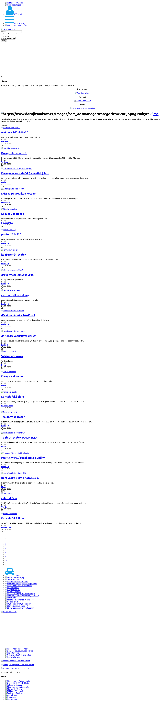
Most (3, 487)
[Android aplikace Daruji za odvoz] (15, 661)
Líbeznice (5, 203)
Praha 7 (4, 182)
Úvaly (3, 365)
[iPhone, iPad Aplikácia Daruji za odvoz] (17, 665)
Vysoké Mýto (7, 223)
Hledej (4, 40)
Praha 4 (4, 345)
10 (6, 560)
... (5, 550)
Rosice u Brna (7, 406)
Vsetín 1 (4, 507)
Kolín (3, 446)
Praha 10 (5, 243)
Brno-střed (6, 527)
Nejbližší (4, 125)
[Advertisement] (82, 58)
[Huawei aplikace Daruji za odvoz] (15, 668)
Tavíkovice (6, 162)
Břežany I (5, 141)
